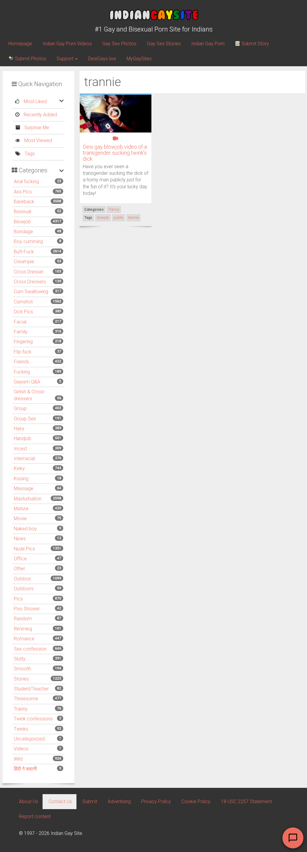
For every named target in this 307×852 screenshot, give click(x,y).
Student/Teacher (31, 689)
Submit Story (254, 43)
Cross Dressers (30, 281)
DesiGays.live (102, 58)
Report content (35, 816)
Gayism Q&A (27, 382)
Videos (21, 749)
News (20, 538)
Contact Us (60, 801)
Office (20, 559)
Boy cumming (28, 241)
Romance (24, 639)
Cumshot (23, 302)
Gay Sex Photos (119, 43)
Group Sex (25, 419)
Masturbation (27, 499)
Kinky (19, 468)
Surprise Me (36, 127)
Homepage (20, 43)
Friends (21, 362)
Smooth (22, 669)
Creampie (24, 261)
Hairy (19, 428)
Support (66, 58)
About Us (28, 801)
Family (21, 332)
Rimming (23, 629)
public (119, 218)
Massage (23, 488)
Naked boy (25, 529)
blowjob (103, 218)
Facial (20, 322)
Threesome (26, 699)
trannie (133, 218)
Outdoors (24, 588)
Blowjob (22, 222)
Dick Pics (23, 311)
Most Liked (34, 101)
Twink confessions (33, 719)
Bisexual (22, 211)
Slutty (19, 659)
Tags (29, 153)
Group (20, 408)
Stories (21, 679)
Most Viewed (37, 140)
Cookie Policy (195, 801)
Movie (20, 518)
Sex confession (30, 649)
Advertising (119, 801)
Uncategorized (29, 739)
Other (19, 568)
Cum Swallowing (31, 291)
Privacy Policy (156, 801)
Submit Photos (30, 58)
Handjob (22, 438)
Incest (20, 448)
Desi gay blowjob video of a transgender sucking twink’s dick (115, 153)
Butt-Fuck (24, 252)
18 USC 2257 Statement (246, 801)
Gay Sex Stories (164, 43)
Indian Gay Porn (208, 43)
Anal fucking (26, 181)
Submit (89, 801)
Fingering (23, 341)
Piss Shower (27, 609)
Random (23, 618)
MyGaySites (139, 58)
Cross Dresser (28, 272)
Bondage (23, 231)
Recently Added (39, 115)
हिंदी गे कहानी (25, 769)
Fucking (22, 372)
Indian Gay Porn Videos (67, 43)
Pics (18, 599)
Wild (18, 759)
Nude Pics (24, 549)
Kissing (21, 478)
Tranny (21, 709)
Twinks (21, 729)
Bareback (24, 201)
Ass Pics (23, 192)
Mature (21, 508)
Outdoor (22, 579)
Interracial (24, 458)
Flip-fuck (22, 352)
